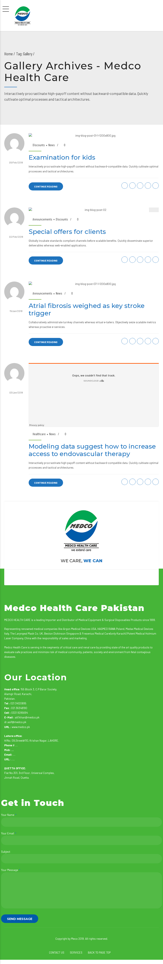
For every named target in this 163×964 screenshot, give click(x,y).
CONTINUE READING (46, 186)
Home (8, 53)
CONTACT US (56, 952)
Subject (5, 851)
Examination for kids (62, 157)
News (51, 145)
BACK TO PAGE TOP (99, 952)
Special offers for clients (67, 232)
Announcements (42, 219)
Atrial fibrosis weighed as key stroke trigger (87, 309)
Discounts (39, 145)
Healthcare (39, 434)
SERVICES (76, 952)
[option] (94, 209)
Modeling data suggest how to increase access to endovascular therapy (92, 450)
